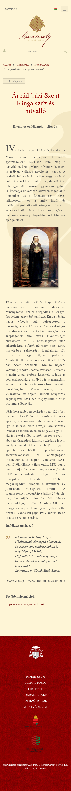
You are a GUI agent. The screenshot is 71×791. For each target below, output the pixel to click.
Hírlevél (35, 688)
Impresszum (35, 676)
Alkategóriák (15, 81)
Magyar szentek (42, 64)
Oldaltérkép (36, 695)
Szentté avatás (23, 64)
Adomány (11, 8)
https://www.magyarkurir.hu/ (25, 604)
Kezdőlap (7, 64)
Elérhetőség (36, 682)
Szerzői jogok (35, 701)
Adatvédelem (35, 707)
